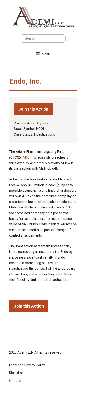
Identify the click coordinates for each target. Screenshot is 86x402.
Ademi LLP (25, 352)
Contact (15, 381)
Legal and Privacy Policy (27, 365)
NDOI (27, 157)
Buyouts (42, 123)
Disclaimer (17, 373)
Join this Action (33, 109)
